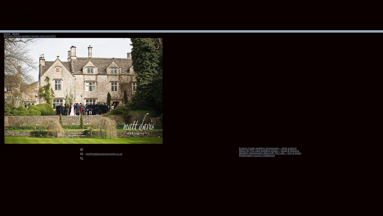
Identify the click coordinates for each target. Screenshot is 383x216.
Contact (60, 31)
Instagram (13, 27)
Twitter (23, 27)
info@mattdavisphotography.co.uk (104, 154)
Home (3, 31)
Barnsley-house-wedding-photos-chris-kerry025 (30, 36)
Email (2, 27)
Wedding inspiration (38, 31)
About (52, 31)
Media (15, 33)
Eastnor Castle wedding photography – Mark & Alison (268, 148)
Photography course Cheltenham (257, 155)
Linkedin (18, 27)
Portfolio (23, 31)
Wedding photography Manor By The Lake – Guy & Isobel (270, 153)
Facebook (7, 27)
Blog (66, 31)
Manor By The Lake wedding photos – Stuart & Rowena (269, 150)
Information (13, 31)
